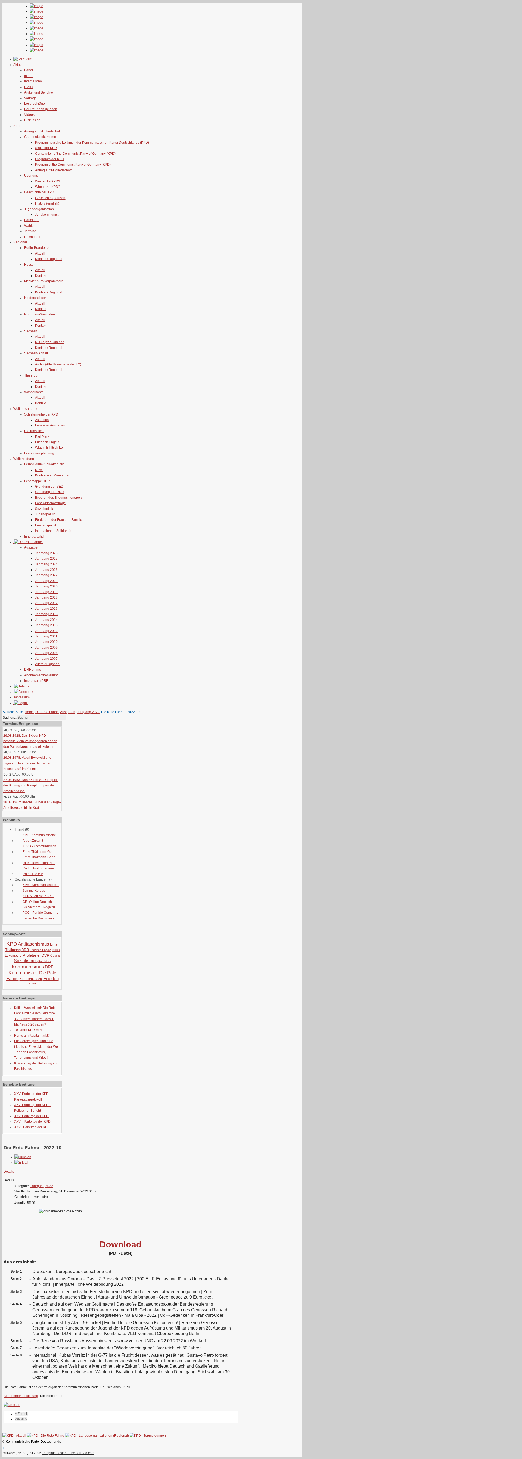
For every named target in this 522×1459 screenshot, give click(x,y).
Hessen (30, 265)
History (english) (47, 203)
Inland (28, 76)
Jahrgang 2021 (46, 581)
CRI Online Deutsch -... (39, 902)
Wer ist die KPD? (47, 181)
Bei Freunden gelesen (40, 109)
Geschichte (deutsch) (50, 198)
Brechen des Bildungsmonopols (58, 498)
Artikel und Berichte (38, 92)
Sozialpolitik (44, 509)
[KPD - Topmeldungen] (148, 1436)
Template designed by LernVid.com (68, 1453)
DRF (49, 967)
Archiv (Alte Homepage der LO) (58, 364)
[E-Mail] (21, 1162)
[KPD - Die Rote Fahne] (45, 1436)
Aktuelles (42, 420)
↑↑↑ (5, 1447)
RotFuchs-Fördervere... (40, 868)
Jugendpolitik (45, 514)
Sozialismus (26, 960)
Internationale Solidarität (53, 531)
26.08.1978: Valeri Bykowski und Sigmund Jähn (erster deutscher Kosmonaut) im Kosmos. (27, 763)
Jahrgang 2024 (46, 564)
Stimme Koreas (34, 891)
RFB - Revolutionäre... (39, 863)
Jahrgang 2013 (46, 625)
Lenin (56, 955)
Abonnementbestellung (41, 675)
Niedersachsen (35, 298)
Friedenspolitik (46, 525)
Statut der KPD (46, 148)
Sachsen (30, 331)
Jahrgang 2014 (46, 620)
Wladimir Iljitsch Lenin (51, 448)
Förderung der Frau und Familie (58, 520)
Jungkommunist (46, 214)
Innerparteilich (34, 536)
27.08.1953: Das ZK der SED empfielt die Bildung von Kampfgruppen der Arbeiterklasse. (30, 785)
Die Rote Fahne (47, 712)
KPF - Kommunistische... (40, 835)
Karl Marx (42, 436)
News (39, 470)
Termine (30, 231)
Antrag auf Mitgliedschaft (42, 131)
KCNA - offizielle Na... (38, 896)
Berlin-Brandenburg (39, 248)
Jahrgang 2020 (46, 586)
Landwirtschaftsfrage (50, 503)
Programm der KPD (49, 159)
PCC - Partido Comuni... (40, 913)
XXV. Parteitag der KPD (31, 1116)
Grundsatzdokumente (40, 137)
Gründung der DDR (49, 492)
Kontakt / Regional (48, 259)
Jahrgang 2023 (46, 570)
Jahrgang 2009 (46, 647)
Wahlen (30, 226)
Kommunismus (28, 966)
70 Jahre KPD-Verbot (29, 1030)
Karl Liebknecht (31, 979)
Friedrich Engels (47, 442)
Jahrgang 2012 (46, 631)
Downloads (32, 237)
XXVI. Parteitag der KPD (32, 1127)
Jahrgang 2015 (46, 614)
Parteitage (31, 220)
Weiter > (21, 1419)
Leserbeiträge (34, 104)
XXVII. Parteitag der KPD (32, 1121)
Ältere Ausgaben (47, 664)
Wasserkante (34, 392)
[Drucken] (22, 1157)
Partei (28, 70)
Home (29, 712)
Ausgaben (31, 547)
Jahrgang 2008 (46, 653)
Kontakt (40, 276)
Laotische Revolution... (39, 918)
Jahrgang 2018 (46, 597)
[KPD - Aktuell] (14, 1436)
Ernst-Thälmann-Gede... (40, 852)
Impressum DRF (36, 681)
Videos (29, 115)
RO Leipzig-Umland (49, 342)
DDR (25, 950)
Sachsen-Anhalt (36, 353)
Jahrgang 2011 (46, 636)
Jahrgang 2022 (46, 575)
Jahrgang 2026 (46, 553)
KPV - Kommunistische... (41, 885)
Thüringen (31, 375)
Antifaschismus (33, 944)
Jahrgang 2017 (46, 603)
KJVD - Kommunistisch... (41, 846)
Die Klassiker (34, 431)
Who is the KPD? (47, 187)
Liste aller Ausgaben (50, 425)
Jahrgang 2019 (46, 592)
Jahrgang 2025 (46, 558)
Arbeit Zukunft (33, 840)
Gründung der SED (49, 486)
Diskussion (32, 120)
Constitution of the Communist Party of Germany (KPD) (75, 154)
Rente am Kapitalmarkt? (32, 1035)
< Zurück (21, 1414)
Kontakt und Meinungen (52, 475)
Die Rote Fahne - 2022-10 (32, 1147)
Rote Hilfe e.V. (33, 874)
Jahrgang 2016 (46, 609)
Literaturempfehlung (39, 453)
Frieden (51, 978)
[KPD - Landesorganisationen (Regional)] (97, 1436)
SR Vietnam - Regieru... (40, 907)
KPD (11, 944)
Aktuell (40, 253)
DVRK (28, 87)
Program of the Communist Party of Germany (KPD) (73, 164)
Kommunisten (23, 972)
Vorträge (30, 98)
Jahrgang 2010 (46, 642)
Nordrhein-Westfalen (39, 314)
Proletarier (32, 955)
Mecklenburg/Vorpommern (43, 281)
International (33, 81)
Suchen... (10, 718)
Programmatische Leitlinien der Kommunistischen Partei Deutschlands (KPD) (92, 142)
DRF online (32, 669)
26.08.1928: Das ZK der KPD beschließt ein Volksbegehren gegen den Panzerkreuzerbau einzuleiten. (30, 741)
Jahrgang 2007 (46, 659)
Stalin (32, 983)
